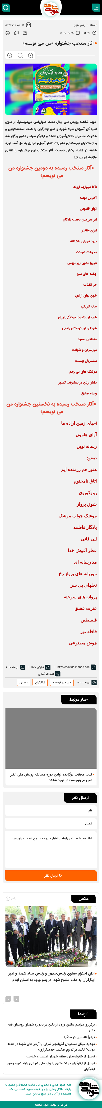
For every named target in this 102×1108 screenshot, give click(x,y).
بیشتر (13, 899)
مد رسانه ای (85, 562)
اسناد (93, 25)
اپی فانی (89, 538)
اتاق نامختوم (85, 481)
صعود (92, 457)
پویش (23, 682)
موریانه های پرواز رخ (78, 573)
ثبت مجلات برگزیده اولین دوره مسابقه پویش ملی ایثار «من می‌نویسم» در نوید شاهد (51, 777)
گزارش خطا (37, 667)
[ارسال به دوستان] (25, 33)
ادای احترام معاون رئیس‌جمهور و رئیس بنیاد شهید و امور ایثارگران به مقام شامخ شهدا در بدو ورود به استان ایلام (51, 976)
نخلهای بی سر (84, 585)
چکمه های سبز (87, 273)
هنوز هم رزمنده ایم (79, 469)
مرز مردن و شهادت (84, 350)
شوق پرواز (87, 504)
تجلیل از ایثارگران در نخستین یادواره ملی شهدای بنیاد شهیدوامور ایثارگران (51, 1066)
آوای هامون (86, 434)
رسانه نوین (87, 446)
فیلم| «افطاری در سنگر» (79, 1037)
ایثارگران (40, 682)
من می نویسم (62, 682)
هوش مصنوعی (83, 642)
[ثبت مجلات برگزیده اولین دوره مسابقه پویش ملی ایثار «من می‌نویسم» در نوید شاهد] (51, 738)
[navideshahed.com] (89, 1089)
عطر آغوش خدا (82, 550)
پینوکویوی (88, 492)
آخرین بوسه (88, 197)
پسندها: (13, 667)
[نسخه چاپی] (7, 33)
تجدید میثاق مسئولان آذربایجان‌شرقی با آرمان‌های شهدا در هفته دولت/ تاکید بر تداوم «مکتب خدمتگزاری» (51, 1046)
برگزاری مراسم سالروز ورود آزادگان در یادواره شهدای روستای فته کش (51, 1027)
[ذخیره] (16, 33)
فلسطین (89, 619)
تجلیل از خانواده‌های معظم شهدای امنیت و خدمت (60, 1056)
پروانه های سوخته (80, 596)
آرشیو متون (80, 25)
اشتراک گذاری (46, 674)
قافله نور (88, 631)
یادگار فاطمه (85, 527)
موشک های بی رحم (83, 371)
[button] (16, 998)
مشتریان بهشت (86, 360)
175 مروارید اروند (85, 187)
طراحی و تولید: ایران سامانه (51, 1105)
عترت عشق (85, 608)
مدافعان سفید (87, 339)
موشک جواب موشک (78, 515)
